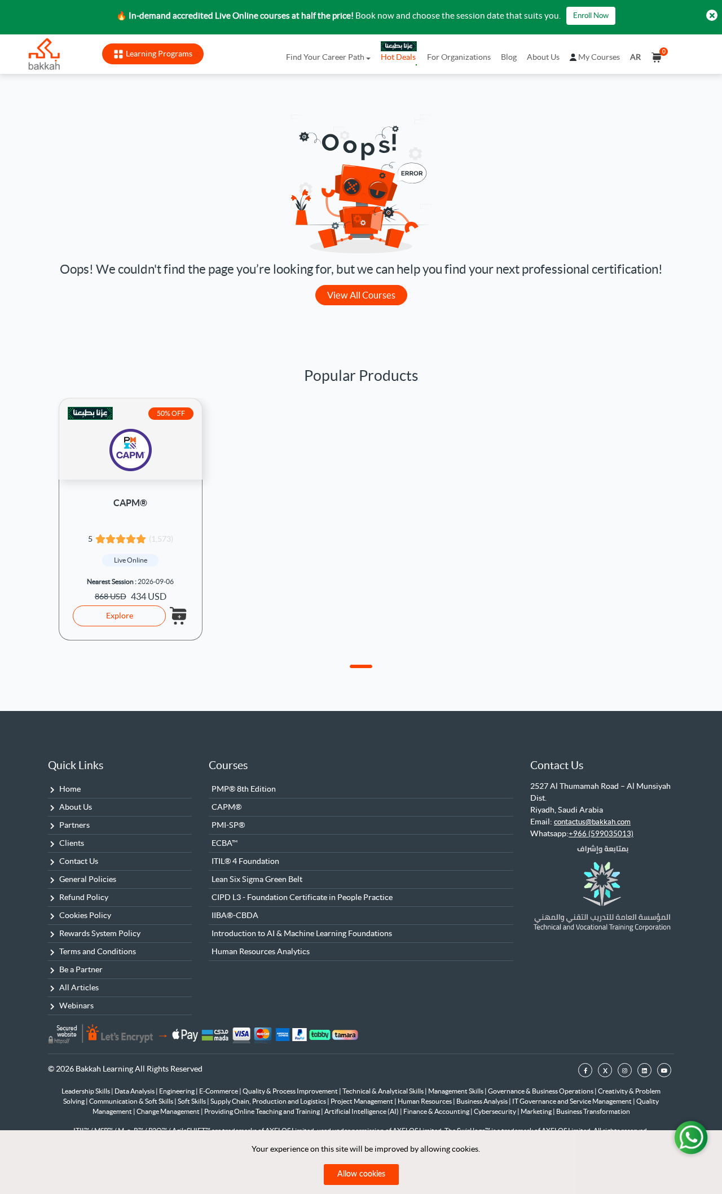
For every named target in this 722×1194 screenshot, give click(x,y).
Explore (119, 615)
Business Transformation (593, 1111)
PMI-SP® (228, 824)
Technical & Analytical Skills (383, 1091)
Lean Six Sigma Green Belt (257, 879)
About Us (543, 57)
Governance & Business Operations (541, 1091)
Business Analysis (482, 1101)
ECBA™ (224, 843)
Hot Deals (398, 57)
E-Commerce (219, 1091)
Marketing (537, 1111)
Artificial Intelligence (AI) (362, 1111)
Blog (509, 57)
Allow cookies (361, 1174)
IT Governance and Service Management (572, 1101)
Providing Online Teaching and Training (262, 1111)
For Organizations (459, 57)
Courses (228, 765)
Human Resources (425, 1101)
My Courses (599, 57)
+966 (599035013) (601, 833)
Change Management (169, 1111)
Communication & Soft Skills (131, 1101)
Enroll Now (591, 15)
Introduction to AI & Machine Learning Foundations (302, 933)
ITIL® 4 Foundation (245, 861)
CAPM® (130, 503)
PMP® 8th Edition (244, 788)
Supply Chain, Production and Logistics (268, 1101)
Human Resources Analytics (261, 951)
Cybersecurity (495, 1111)
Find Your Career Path (325, 57)
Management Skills (456, 1091)
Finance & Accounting (436, 1111)
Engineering (177, 1091)
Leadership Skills (86, 1091)
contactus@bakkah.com (592, 822)
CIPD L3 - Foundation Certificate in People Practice (302, 897)
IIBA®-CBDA (235, 915)
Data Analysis (135, 1091)
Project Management (362, 1101)
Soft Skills (192, 1101)
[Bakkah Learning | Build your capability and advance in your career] (44, 54)
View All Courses (361, 295)
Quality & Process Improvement (291, 1091)
